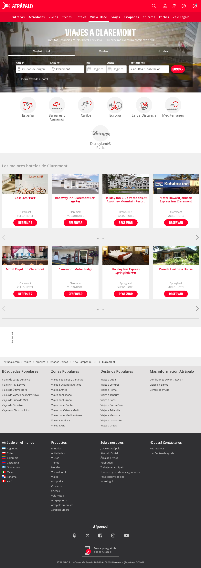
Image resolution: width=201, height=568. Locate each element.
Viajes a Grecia (108, 425)
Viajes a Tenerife (109, 395)
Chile (10, 453)
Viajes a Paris (107, 400)
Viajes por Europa (61, 400)
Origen (20, 62)
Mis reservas (157, 448)
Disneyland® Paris (100, 145)
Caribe (86, 115)
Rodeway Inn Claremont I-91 (75, 198)
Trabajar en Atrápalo (112, 467)
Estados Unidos (59, 362)
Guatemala (13, 467)
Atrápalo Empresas (62, 505)
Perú (9, 481)
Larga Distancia (144, 115)
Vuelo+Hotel (58, 472)
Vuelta (110, 62)
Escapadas (57, 481)
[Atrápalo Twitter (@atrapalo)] (87, 535)
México (11, 472)
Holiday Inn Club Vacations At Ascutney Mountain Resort (126, 199)
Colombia (12, 458)
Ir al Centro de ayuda (162, 453)
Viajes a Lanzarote (111, 420)
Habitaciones (137, 62)
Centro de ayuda (159, 389)
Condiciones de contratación (166, 379)
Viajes (27, 362)
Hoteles (55, 467)
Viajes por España (61, 395)
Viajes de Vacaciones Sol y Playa (20, 395)
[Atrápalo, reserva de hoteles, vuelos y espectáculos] (18, 6)
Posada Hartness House (176, 269)
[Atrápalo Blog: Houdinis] (74, 535)
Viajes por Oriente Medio (65, 410)
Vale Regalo (58, 495)
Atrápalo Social (109, 453)
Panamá (11, 476)
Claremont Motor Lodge (75, 269)
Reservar (25, 222)
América (40, 362)
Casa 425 (21, 198)
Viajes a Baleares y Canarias (67, 379)
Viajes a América (60, 420)
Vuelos (55, 458)
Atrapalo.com (12, 362)
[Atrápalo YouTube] (126, 535)
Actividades (58, 453)
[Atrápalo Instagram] (113, 535)
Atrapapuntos (59, 500)
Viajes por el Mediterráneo (66, 415)
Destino (55, 62)
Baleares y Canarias (56, 117)
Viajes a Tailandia (110, 410)
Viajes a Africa (59, 389)
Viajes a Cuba (108, 379)
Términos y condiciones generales (120, 472)
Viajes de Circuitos (12, 405)
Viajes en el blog (159, 384)
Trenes (55, 462)
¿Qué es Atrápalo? (111, 448)
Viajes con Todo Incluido (16, 410)
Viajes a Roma (108, 389)
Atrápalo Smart (60, 509)
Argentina (12, 448)
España (28, 115)
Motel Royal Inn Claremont (25, 269)
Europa (115, 115)
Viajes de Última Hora (14, 389)
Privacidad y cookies (112, 476)
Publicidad (106, 462)
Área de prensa (109, 458)
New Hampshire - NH (85, 362)
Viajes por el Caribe (62, 405)
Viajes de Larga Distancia (16, 379)
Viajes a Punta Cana (111, 405)
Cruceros (56, 486)
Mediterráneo (173, 115)
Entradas (56, 448)
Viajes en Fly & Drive (13, 384)
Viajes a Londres (109, 384)
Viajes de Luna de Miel (15, 400)
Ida (88, 62)
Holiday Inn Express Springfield (126, 270)
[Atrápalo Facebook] (100, 535)
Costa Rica (13, 462)
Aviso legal (106, 481)
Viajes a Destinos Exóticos (66, 384)
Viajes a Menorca (110, 415)
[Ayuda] (183, 6)
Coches (55, 491)
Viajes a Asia (58, 425)
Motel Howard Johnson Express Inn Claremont (176, 199)
